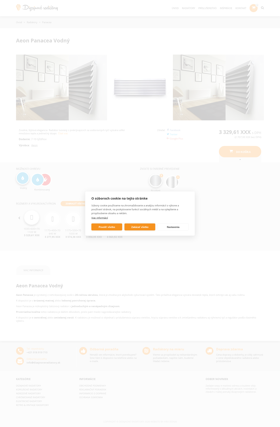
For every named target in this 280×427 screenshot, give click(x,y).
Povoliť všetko (107, 226)
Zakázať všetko (139, 226)
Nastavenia (173, 226)
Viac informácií (99, 217)
